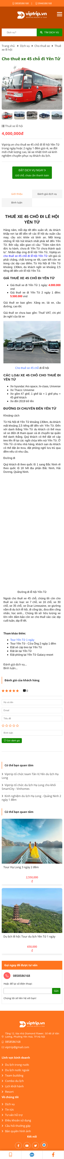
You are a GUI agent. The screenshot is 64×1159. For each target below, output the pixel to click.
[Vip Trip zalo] (32, 1155)
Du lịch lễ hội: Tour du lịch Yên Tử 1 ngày (29, 936)
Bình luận (16, 202)
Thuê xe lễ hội (13, 126)
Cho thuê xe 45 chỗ (27, 368)
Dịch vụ (10, 1104)
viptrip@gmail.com (17, 1047)
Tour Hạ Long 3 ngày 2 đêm (21, 867)
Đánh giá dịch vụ (47, 194)
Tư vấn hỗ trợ (14, 1115)
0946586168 (44, 3)
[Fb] (18, 1145)
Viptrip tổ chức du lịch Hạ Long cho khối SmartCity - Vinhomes (29, 787)
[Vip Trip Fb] (53, 1155)
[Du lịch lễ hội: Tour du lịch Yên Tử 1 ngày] (32, 910)
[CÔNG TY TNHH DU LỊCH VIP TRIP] (32, 15)
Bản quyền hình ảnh (18, 1131)
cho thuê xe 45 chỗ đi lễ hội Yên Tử (25, 256)
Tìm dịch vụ (51, 32)
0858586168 (21, 3)
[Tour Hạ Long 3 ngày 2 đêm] (32, 841)
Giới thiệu (17, 194)
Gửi (56, 990)
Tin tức (9, 1109)
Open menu (59, 14)
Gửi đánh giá (13, 740)
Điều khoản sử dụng (18, 1120)
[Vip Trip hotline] (10, 1155)
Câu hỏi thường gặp (18, 1126)
